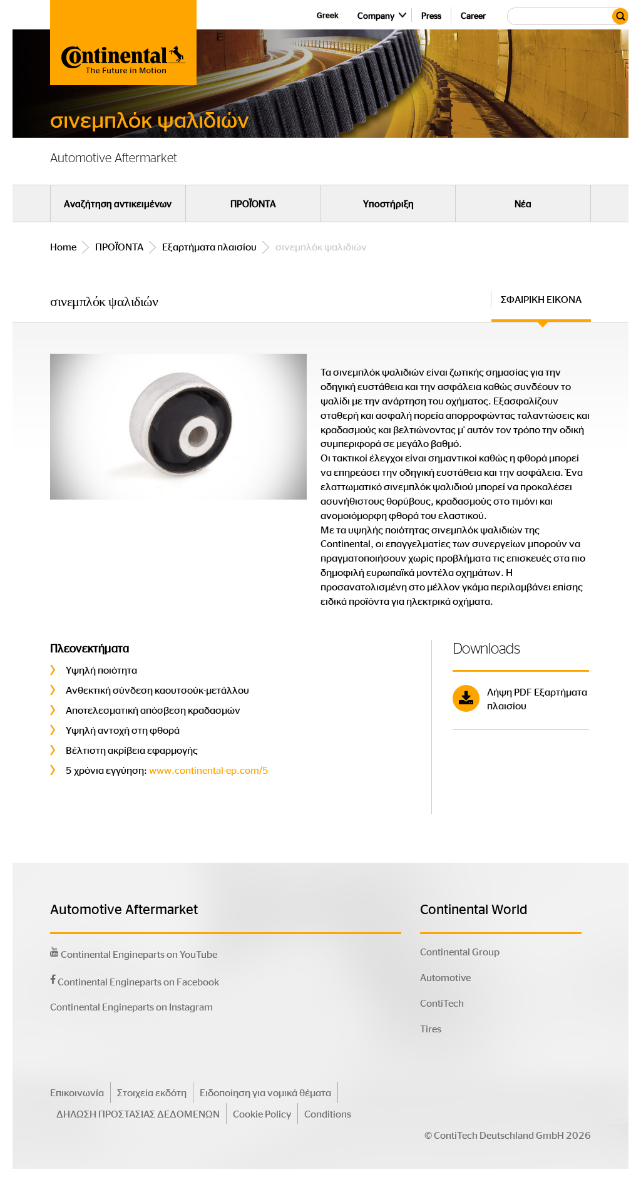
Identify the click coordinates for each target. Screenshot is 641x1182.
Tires (430, 1028)
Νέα (523, 203)
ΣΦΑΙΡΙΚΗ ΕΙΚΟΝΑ (541, 299)
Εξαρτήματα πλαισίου (209, 246)
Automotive (445, 977)
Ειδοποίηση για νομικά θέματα (265, 1092)
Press (431, 15)
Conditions (327, 1113)
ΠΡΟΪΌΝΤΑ (253, 203)
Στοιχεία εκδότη (152, 1092)
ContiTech (442, 1002)
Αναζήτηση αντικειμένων (118, 203)
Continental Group (460, 951)
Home (63, 246)
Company (375, 15)
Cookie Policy (262, 1113)
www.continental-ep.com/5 (209, 769)
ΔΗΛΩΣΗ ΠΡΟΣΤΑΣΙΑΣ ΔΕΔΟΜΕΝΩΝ (138, 1113)
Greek (328, 14)
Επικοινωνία (77, 1092)
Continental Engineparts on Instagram (131, 1006)
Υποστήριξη (388, 203)
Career (473, 15)
